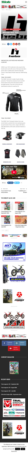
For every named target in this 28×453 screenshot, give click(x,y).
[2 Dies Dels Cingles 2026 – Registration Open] (21, 219)
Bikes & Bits (6, 29)
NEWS (11, 29)
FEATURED (4, 202)
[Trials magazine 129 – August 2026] (21, 206)
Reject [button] (23, 448)
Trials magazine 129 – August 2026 (9, 387)
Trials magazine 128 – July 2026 (8, 391)
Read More (14, 451)
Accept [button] (17, 448)
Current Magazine (7, 357)
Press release (17, 29)
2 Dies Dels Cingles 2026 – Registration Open (11, 394)
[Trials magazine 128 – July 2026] (7, 219)
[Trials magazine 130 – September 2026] (7, 206)
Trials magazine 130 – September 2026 (10, 384)
